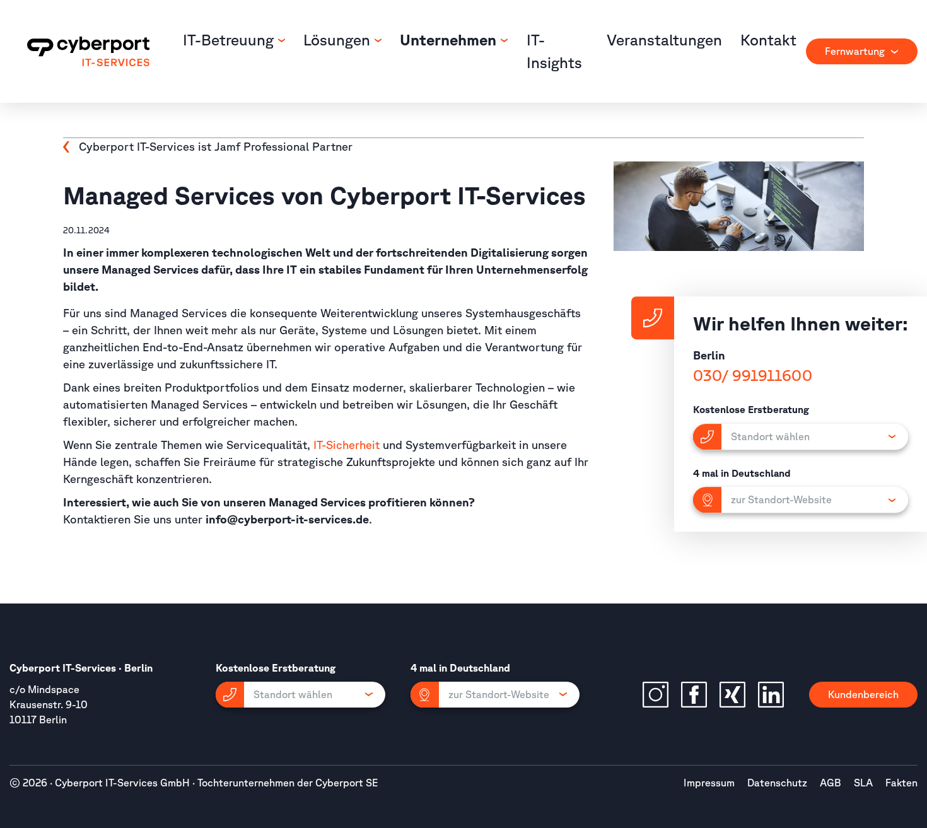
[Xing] (732, 695)
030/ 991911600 (752, 375)
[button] (300, 695)
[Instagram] (655, 695)
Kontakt (768, 40)
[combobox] (862, 51)
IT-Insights (554, 51)
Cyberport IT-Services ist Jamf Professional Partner (216, 146)
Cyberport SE (346, 782)
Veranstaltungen (664, 40)
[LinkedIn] (771, 695)
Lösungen (338, 40)
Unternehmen (450, 40)
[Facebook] (694, 695)
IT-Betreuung (230, 40)
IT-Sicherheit (346, 444)
